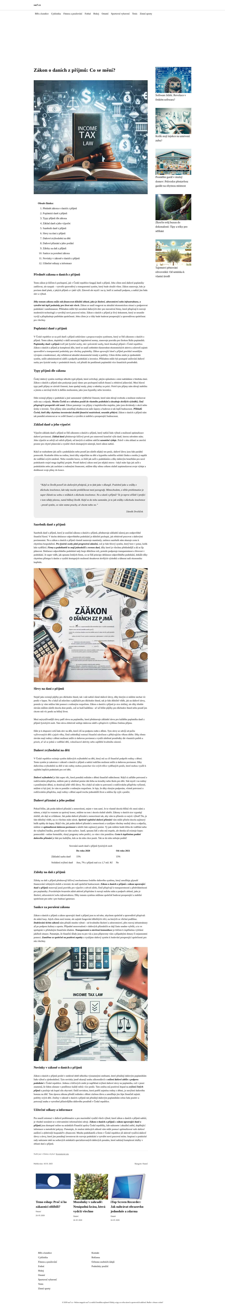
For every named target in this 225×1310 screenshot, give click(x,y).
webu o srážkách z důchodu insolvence (76, 494)
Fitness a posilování (72, 13)
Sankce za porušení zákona (56, 253)
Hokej (96, 13)
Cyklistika (56, 13)
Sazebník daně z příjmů (54, 228)
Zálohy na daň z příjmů (54, 248)
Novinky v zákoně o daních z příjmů (61, 258)
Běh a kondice (42, 13)
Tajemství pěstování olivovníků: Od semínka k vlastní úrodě (170, 272)
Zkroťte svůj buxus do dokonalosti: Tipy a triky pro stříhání (171, 227)
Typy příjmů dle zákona (55, 218)
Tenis (134, 13)
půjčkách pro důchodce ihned (86, 700)
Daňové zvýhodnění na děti (56, 238)
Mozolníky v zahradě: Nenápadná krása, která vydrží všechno (89, 1206)
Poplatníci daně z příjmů (55, 213)
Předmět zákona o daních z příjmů (60, 208)
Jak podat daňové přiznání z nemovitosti (81, 816)
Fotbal (88, 13)
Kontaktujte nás (62, 1154)
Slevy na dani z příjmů (54, 233)
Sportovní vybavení (120, 13)
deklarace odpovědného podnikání (73, 536)
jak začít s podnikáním (63, 451)
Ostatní (105, 13)
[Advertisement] (112, 35)
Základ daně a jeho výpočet (56, 223)
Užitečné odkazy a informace (57, 263)
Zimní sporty (146, 13)
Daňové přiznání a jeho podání (58, 243)
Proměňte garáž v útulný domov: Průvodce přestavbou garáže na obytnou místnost (171, 181)
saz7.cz (37, 5)
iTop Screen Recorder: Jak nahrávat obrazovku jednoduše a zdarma (127, 1206)
